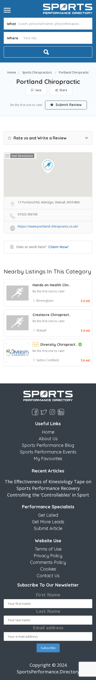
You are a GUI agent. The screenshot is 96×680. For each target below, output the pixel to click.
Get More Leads (48, 522)
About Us (48, 438)
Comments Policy (48, 562)
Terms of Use (48, 549)
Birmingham (44, 301)
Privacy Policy (48, 556)
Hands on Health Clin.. (51, 285)
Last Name (48, 611)
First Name (48, 595)
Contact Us (48, 575)
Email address (48, 628)
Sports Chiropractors (37, 72)
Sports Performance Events (48, 452)
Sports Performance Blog (48, 445)
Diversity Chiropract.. (59, 344)
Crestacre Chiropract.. (51, 315)
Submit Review (68, 105)
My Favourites (48, 458)
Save (38, 90)
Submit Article (48, 528)
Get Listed (48, 515)
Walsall (41, 330)
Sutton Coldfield (47, 360)
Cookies (48, 569)
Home (11, 72)
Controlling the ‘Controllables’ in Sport (48, 495)
